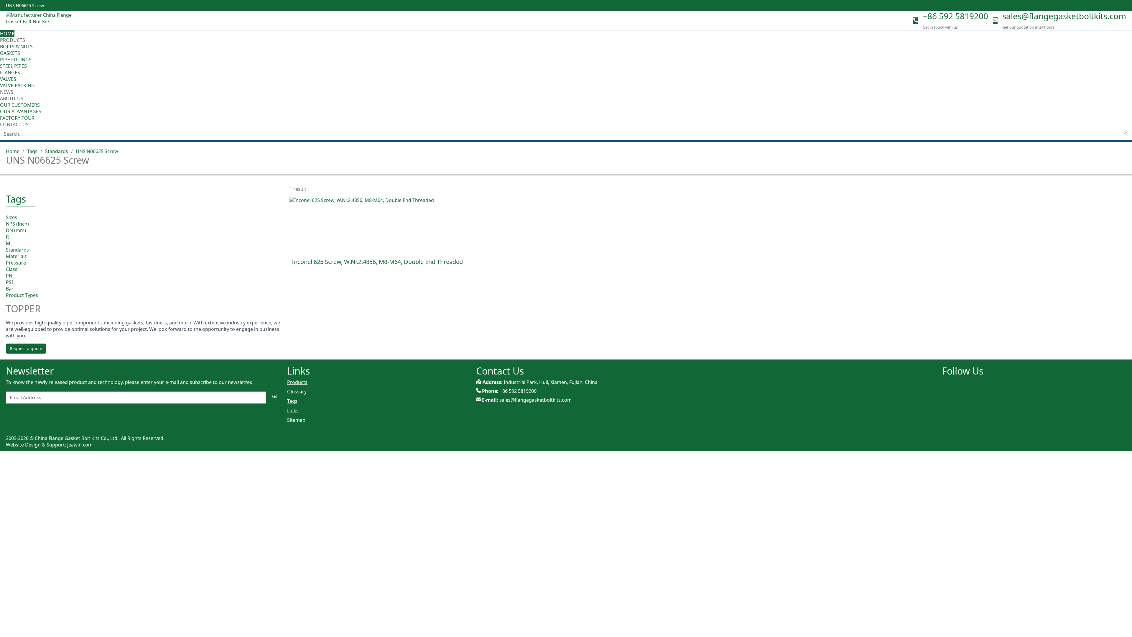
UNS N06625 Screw (97, 151)
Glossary (297, 391)
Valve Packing (17, 85)
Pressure (16, 263)
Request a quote (26, 348)
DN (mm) (16, 230)
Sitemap (296, 420)
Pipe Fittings (16, 59)
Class (11, 269)
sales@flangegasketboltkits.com (1064, 16)
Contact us (14, 124)
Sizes (11, 217)
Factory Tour (17, 118)
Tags (32, 151)
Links (293, 410)
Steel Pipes (13, 66)
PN (9, 275)
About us (12, 98)
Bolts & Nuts (16, 46)
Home (7, 33)
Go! (275, 396)
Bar (10, 288)
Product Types (22, 295)
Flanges (10, 72)
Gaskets (10, 53)
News (6, 92)
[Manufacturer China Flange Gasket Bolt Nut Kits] (41, 20)
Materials (16, 256)
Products (12, 40)
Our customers (20, 105)
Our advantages (20, 111)
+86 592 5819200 (955, 16)
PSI (9, 282)
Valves (8, 79)
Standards (56, 151)
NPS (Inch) (17, 224)
